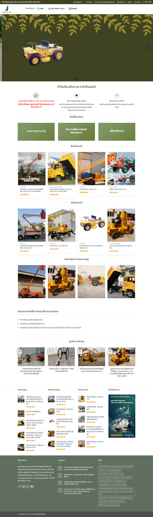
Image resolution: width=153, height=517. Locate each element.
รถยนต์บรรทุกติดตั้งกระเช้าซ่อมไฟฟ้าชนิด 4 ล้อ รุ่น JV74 (31, 247)
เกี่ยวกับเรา (121, 2)
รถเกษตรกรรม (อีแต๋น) (119, 485)
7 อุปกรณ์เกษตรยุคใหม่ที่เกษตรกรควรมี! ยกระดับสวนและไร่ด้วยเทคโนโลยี (31, 371)
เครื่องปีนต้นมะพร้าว (126, 498)
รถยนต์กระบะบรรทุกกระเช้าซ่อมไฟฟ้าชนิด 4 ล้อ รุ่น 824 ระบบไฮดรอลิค (31, 190)
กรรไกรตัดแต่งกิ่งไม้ (127, 467)
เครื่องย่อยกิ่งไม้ (103, 501)
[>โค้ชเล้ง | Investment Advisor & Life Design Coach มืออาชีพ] (121, 415)
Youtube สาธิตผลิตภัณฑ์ (104, 2)
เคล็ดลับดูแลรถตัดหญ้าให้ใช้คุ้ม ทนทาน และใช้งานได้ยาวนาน (92, 370)
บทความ (89, 2)
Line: (41, 8)
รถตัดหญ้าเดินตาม (119, 481)
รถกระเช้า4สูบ (119, 474)
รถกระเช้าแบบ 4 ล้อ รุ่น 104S (59, 246)
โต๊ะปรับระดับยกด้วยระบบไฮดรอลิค (109, 505)
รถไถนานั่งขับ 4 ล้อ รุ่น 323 (117, 189)
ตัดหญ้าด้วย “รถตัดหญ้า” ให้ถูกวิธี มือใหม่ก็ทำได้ (61, 370)
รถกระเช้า (102, 470)
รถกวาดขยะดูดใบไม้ (105, 477)
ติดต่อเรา (137, 2)
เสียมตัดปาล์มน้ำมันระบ (117, 501)
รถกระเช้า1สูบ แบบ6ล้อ (106, 474)
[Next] (148, 48)
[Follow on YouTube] (150, 2)
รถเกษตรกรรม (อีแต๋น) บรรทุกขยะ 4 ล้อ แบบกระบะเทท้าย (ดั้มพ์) (116, 493)
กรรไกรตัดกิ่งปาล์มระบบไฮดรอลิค (109, 467)
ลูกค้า (130, 2)
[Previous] (5, 48)
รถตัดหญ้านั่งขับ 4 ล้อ (105, 481)
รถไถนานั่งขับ (103, 498)
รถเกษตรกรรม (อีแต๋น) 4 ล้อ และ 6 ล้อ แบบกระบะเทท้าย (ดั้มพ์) (61, 190)
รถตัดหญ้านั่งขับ (126, 477)
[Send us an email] (146, 2)
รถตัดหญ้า (116, 477)
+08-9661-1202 (57, 8)
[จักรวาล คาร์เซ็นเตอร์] (12, 9)
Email (74, 8)
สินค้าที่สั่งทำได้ (113, 498)
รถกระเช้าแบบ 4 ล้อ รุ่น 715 (88, 189)
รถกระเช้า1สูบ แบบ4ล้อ (113, 470)
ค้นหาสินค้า (77, 2)
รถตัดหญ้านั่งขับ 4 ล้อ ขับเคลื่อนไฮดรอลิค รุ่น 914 (91, 247)
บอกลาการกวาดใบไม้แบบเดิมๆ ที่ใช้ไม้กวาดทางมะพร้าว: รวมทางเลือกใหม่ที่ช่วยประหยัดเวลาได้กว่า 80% (122, 372)
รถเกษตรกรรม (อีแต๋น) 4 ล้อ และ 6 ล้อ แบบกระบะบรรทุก (115, 488)
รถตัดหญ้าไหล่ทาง (104, 485)
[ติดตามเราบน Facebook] (143, 2)
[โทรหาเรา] (148, 2)
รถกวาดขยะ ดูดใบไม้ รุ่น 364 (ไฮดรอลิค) (120, 247)
